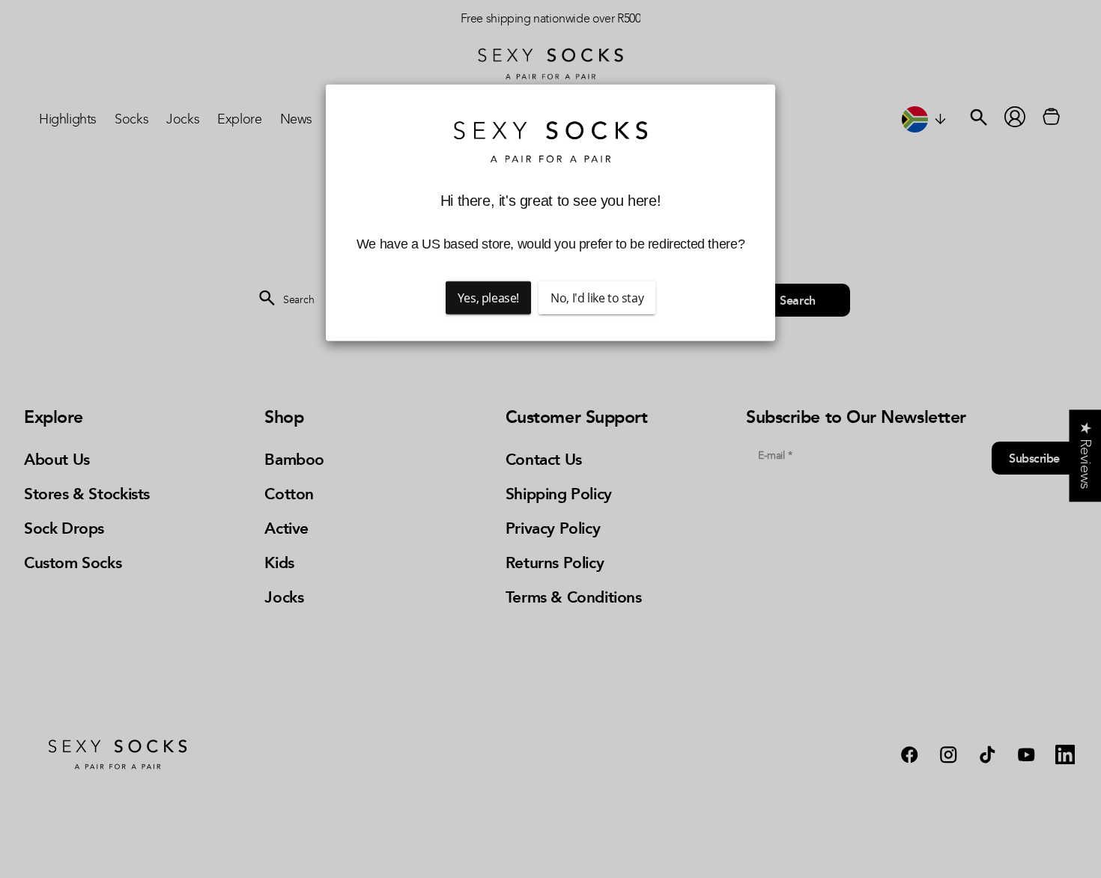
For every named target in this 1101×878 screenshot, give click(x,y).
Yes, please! (488, 298)
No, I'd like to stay (596, 298)
